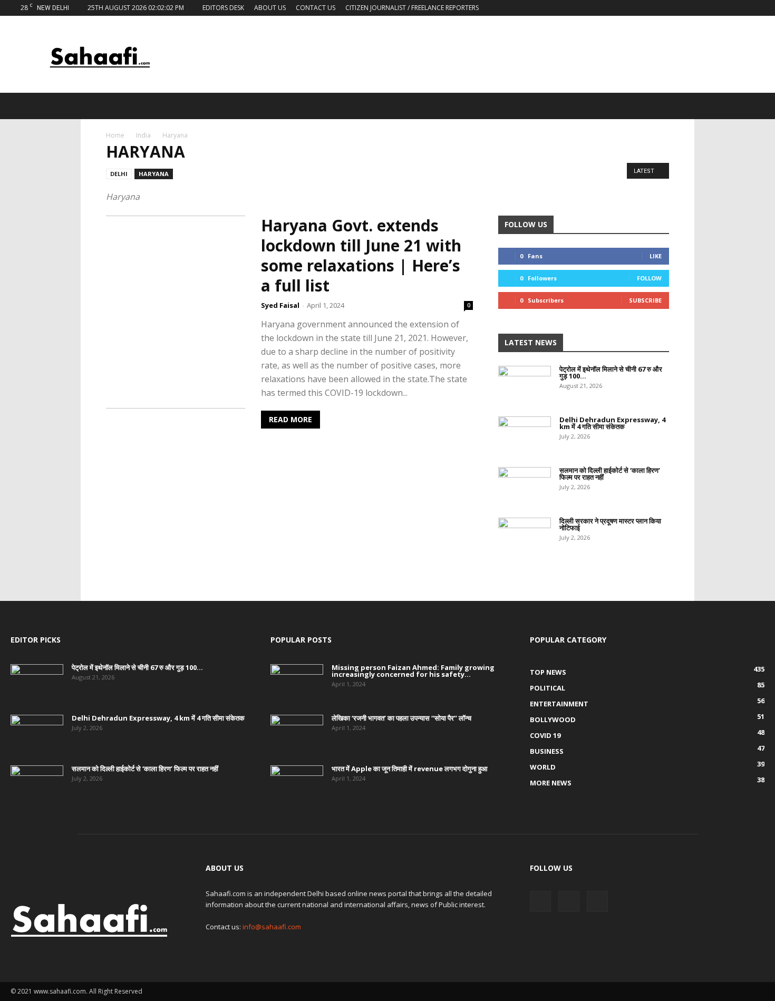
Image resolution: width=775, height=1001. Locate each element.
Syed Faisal (280, 305)
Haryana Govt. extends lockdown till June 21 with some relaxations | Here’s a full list (361, 255)
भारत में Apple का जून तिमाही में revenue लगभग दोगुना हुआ (410, 768)
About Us (270, 7)
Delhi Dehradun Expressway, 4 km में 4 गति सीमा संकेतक (612, 423)
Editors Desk (223, 7)
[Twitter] (739, 8)
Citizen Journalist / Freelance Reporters (412, 7)
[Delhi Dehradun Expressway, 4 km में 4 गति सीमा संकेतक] (524, 434)
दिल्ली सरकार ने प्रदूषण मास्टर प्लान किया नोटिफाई (610, 524)
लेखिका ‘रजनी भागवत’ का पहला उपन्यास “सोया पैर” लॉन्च (401, 718)
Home (115, 135)
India (143, 135)
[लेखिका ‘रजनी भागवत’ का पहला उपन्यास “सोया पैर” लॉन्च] (296, 733)
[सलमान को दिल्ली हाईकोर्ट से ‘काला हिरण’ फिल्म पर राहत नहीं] (524, 485)
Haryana (154, 174)
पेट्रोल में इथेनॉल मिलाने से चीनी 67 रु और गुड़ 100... (610, 372)
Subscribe (645, 300)
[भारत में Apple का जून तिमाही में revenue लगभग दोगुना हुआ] (296, 783)
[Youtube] (756, 8)
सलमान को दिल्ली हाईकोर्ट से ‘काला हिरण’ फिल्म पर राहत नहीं (609, 473)
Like (656, 256)
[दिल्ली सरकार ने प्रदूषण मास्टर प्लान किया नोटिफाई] (524, 536)
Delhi (119, 174)
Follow (649, 278)
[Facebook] (722, 8)
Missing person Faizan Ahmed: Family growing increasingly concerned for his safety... (413, 671)
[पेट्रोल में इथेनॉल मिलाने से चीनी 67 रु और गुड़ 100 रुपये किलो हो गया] (524, 384)
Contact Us (315, 7)
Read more (290, 419)
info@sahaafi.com (272, 926)
